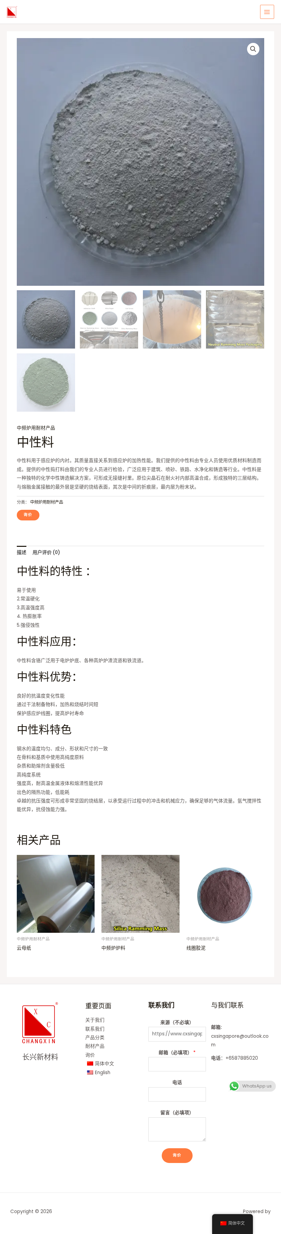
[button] (253, 49)
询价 (90, 1055)
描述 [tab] (21, 552)
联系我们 (95, 1029)
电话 (177, 1082)
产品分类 (95, 1037)
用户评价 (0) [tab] (46, 552)
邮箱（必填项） (177, 1052)
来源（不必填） (177, 1022)
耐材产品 (95, 1046)
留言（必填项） (177, 1112)
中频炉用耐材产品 (36, 428)
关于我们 (95, 1020)
